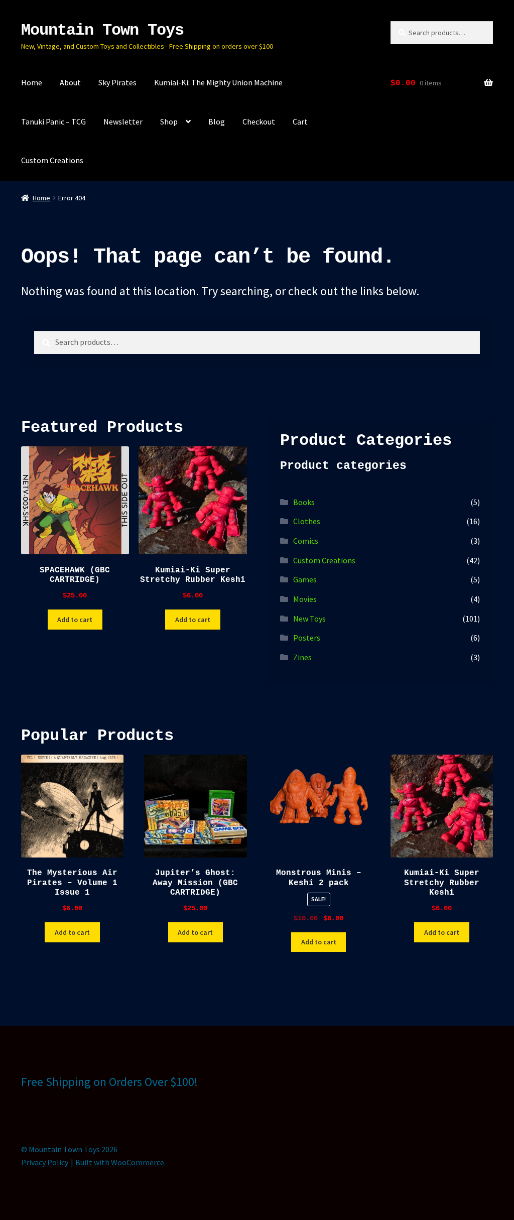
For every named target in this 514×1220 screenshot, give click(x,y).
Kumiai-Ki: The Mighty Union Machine (218, 82)
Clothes (306, 521)
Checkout (258, 121)
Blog (216, 121)
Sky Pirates (117, 82)
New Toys (309, 619)
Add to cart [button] (74, 619)
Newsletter (123, 121)
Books (304, 502)
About (70, 82)
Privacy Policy (44, 1162)
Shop (169, 121)
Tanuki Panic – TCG (53, 121)
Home (31, 82)
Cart (300, 121)
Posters (306, 638)
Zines (302, 657)
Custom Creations (52, 160)
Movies (305, 599)
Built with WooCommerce (119, 1162)
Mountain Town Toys (102, 30)
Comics (305, 541)
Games (305, 579)
